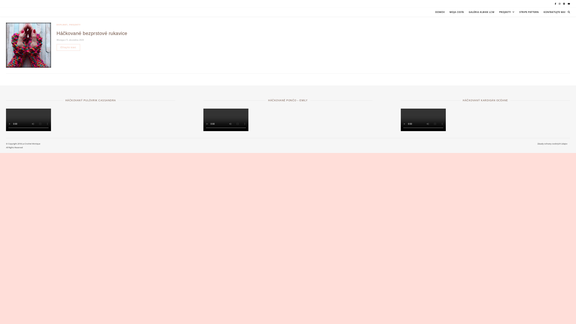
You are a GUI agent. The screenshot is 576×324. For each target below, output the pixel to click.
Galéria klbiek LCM (481, 12)
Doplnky (62, 24)
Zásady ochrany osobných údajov (552, 143)
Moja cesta (457, 12)
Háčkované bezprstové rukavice (92, 33)
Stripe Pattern (529, 12)
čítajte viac (68, 47)
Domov (440, 12)
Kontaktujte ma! (555, 12)
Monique (61, 40)
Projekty (505, 12)
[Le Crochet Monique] (36, 12)
